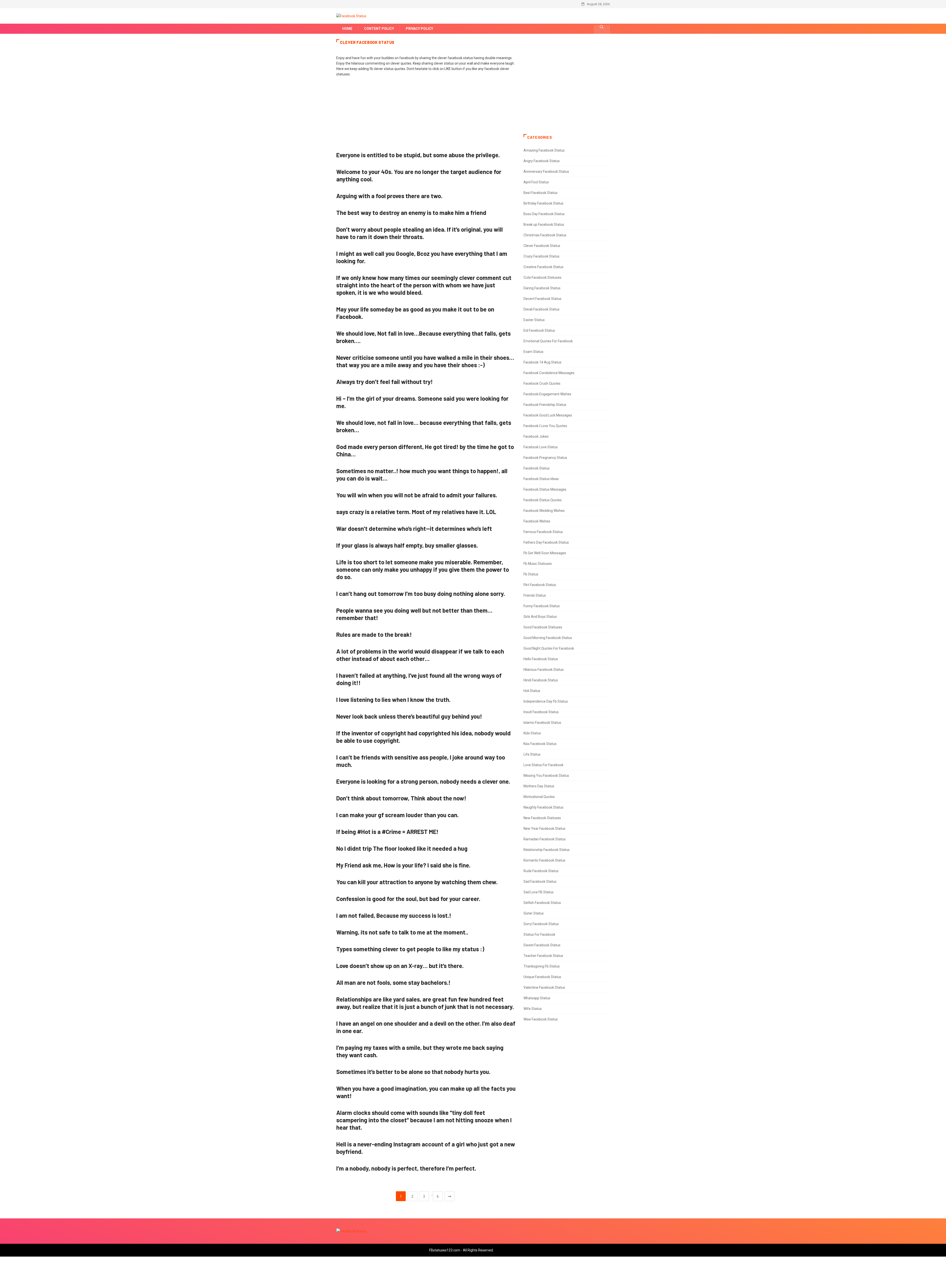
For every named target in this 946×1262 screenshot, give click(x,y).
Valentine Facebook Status (544, 987)
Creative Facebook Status (543, 267)
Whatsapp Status (537, 998)
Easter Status (534, 320)
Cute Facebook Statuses (542, 277)
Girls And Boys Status (540, 617)
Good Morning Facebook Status (548, 638)
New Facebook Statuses (542, 818)
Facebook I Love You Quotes (545, 426)
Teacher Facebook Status (543, 956)
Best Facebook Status (540, 193)
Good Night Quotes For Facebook (549, 648)
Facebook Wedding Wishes (544, 511)
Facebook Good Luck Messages (548, 415)
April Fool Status (536, 182)
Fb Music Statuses (538, 564)
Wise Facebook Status (541, 1019)
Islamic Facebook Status (542, 723)
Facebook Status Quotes (543, 500)
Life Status (532, 754)
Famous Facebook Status (543, 532)
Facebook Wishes (537, 521)
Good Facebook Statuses (543, 627)
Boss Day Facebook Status (544, 214)
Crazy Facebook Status (541, 256)
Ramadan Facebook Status (545, 839)
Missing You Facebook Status (546, 776)
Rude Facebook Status (541, 871)
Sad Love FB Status (539, 892)
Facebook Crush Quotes (542, 383)
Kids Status (532, 733)
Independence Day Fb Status (546, 701)
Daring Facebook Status (542, 288)
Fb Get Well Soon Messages (545, 553)
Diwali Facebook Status (541, 309)
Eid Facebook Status (539, 330)
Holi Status (532, 691)
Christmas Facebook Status (545, 235)
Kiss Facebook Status (540, 744)
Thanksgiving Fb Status (542, 966)
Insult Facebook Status (541, 712)
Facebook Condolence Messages (549, 373)
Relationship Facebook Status (547, 850)
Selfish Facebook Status (542, 903)
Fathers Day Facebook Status (546, 542)
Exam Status (533, 352)
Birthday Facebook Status (543, 203)
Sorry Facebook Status (541, 924)
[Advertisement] (426, 116)
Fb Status (531, 574)
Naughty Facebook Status (543, 807)
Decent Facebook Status (542, 299)
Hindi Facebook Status (541, 680)
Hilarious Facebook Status (544, 670)
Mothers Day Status (539, 786)
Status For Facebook (539, 934)
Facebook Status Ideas (541, 479)
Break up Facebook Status (544, 224)
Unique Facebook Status (542, 977)
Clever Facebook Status (542, 246)
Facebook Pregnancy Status (545, 458)
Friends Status (535, 595)
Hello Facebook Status (541, 659)
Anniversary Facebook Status (546, 171)
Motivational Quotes (539, 797)
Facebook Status (537, 468)
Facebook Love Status (541, 447)
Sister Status (534, 913)
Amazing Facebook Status (544, 150)
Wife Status (533, 1009)
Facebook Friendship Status (545, 405)
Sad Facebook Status (540, 881)
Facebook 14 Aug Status (542, 362)
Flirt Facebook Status (540, 585)
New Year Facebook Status (544, 828)
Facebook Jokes (536, 436)
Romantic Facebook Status (544, 860)
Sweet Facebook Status (542, 945)
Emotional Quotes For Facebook (548, 341)
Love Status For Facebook (543, 765)
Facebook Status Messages (545, 489)
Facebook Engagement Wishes (547, 394)
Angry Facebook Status (542, 161)
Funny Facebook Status (542, 606)
